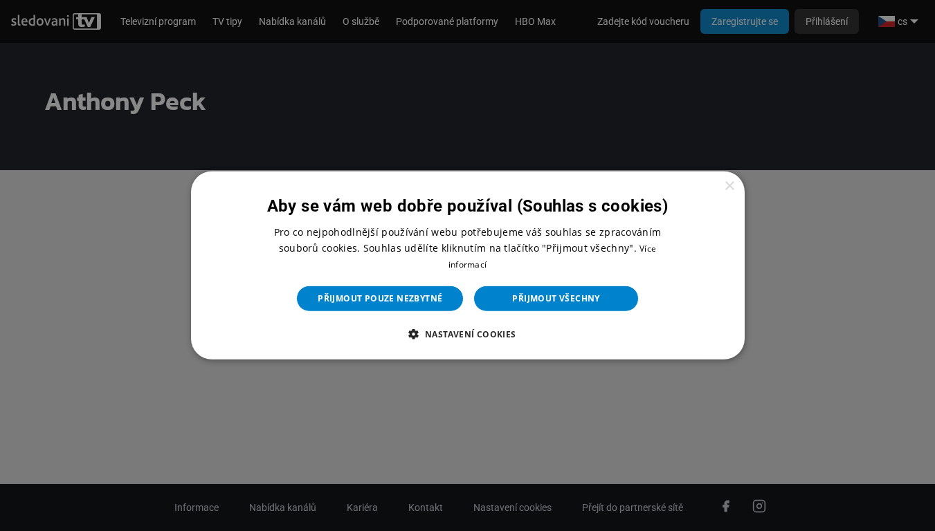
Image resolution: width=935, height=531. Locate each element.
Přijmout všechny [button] (555, 298)
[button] (467, 334)
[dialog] (468, 265)
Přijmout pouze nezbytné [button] (380, 298)
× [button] (729, 186)
